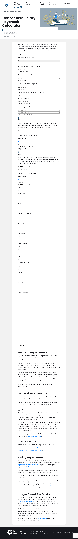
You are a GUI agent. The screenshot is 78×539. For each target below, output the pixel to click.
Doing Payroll (42, 3)
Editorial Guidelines (44, 531)
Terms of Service (43, 533)
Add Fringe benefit (24, 167)
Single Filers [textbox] (22, 87)
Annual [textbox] (20, 78)
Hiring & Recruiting (17, 3)
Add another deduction (25, 146)
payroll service (42, 518)
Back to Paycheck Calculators (12, 11)
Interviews (66, 3)
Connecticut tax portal (34, 447)
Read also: (30, 450)
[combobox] (39, 61)
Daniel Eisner (13, 30)
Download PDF (23, 345)
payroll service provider (26, 501)
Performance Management (53, 3)
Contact (35, 531)
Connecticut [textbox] (22, 61)
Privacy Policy (34, 533)
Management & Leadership (30, 3)
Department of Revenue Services (28, 465)
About (30, 531)
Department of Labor (34, 436)
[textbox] (39, 110)
